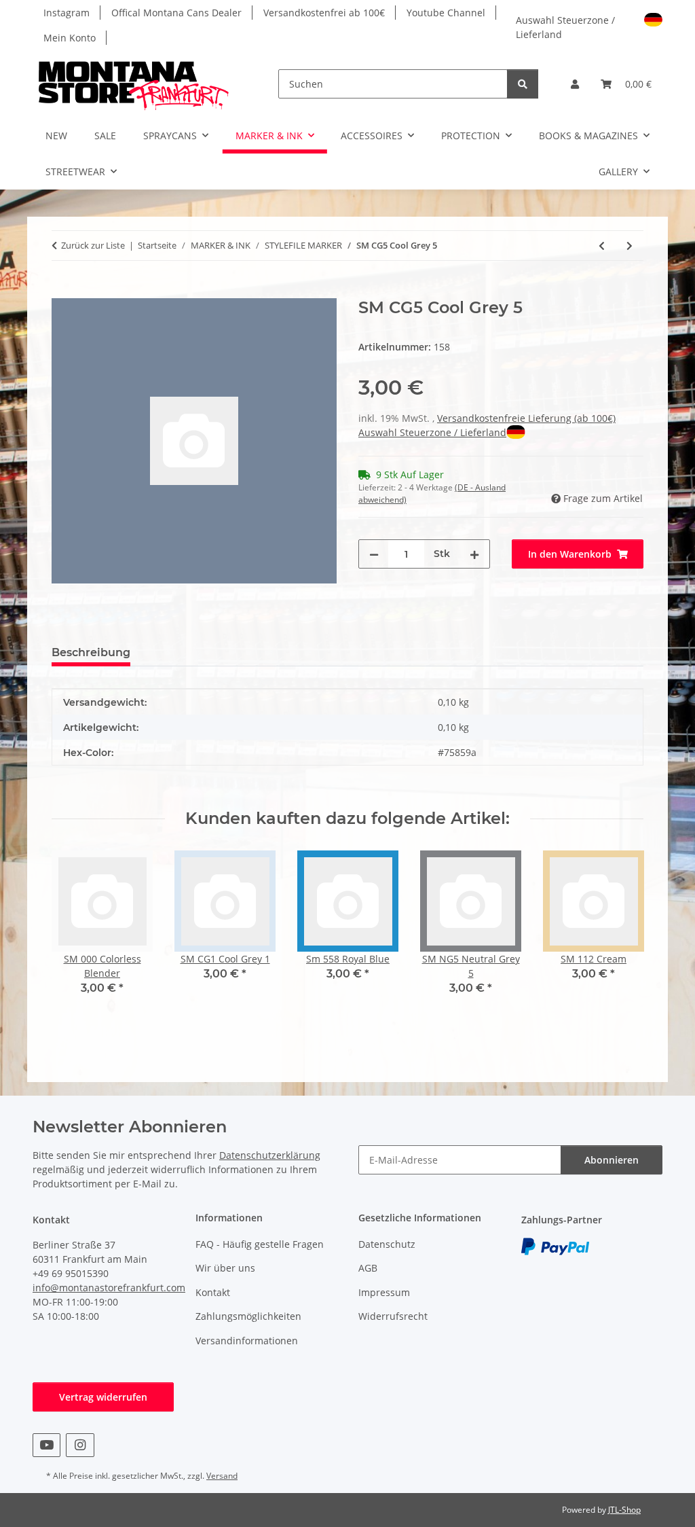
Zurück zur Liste (93, 245)
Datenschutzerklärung (269, 1155)
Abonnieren (611, 1159)
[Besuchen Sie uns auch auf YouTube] (46, 1445)
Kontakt (212, 1292)
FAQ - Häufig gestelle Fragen (259, 1244)
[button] (575, 83)
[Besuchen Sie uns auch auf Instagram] (80, 1445)
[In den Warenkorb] (62, 290)
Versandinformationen (246, 1340)
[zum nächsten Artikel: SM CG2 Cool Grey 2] (629, 245)
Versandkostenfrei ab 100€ (324, 12)
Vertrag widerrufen (103, 1396)
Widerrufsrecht (393, 1316)
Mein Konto (69, 37)
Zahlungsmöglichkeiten (248, 1316)
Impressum (384, 1292)
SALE (105, 135)
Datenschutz (386, 1244)
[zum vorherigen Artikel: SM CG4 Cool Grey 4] (602, 245)
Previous (74, 932)
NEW (56, 135)
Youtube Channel (446, 12)
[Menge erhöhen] (474, 554)
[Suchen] (522, 83)
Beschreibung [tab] (91, 652)
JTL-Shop (624, 1509)
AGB (367, 1267)
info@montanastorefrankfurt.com (109, 1287)
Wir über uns (225, 1267)
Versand (222, 1475)
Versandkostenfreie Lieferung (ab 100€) (526, 418)
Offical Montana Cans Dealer (176, 12)
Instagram (66, 12)
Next (621, 932)
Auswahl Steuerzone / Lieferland (565, 26)
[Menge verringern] (374, 554)
